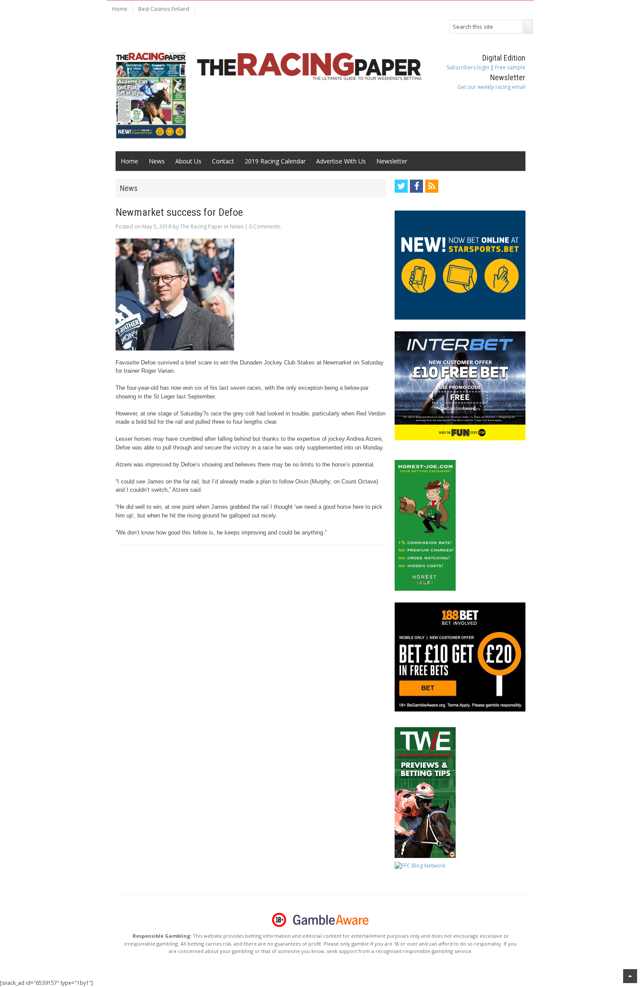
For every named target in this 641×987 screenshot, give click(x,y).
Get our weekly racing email (491, 87)
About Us (188, 161)
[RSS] (431, 186)
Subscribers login (468, 67)
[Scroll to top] (630, 976)
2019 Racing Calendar (275, 161)
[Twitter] (401, 186)
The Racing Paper (201, 226)
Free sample (510, 67)
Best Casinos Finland (163, 9)
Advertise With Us (341, 161)
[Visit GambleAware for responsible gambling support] (331, 920)
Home (119, 9)
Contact (223, 161)
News (157, 161)
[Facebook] (416, 186)
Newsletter (391, 161)
